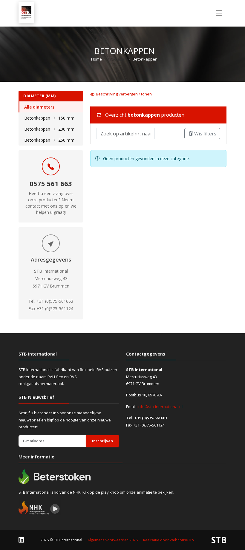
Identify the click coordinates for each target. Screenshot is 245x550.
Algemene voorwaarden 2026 (113, 540)
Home (96, 59)
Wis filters (204, 133)
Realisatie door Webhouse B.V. (169, 540)
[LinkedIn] (21, 539)
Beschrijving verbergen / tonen (124, 94)
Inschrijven (102, 441)
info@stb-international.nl (160, 406)
